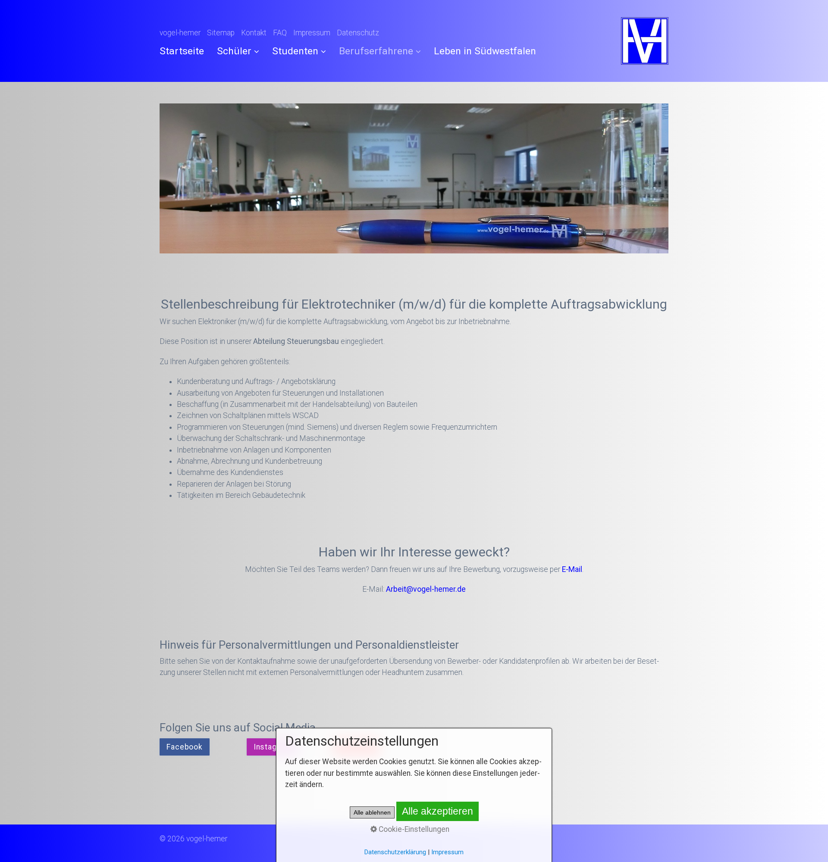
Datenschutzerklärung (395, 852)
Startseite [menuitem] (182, 51)
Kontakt (254, 32)
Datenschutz (358, 32)
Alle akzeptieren (437, 811)
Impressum (311, 32)
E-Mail (572, 569)
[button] (185, 747)
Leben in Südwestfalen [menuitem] (485, 51)
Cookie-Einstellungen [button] (413, 829)
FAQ (280, 32)
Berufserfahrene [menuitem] (376, 51)
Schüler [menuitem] (234, 51)
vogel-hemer (180, 32)
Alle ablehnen (372, 812)
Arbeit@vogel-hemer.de (426, 589)
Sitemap (221, 32)
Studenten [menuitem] (295, 51)
